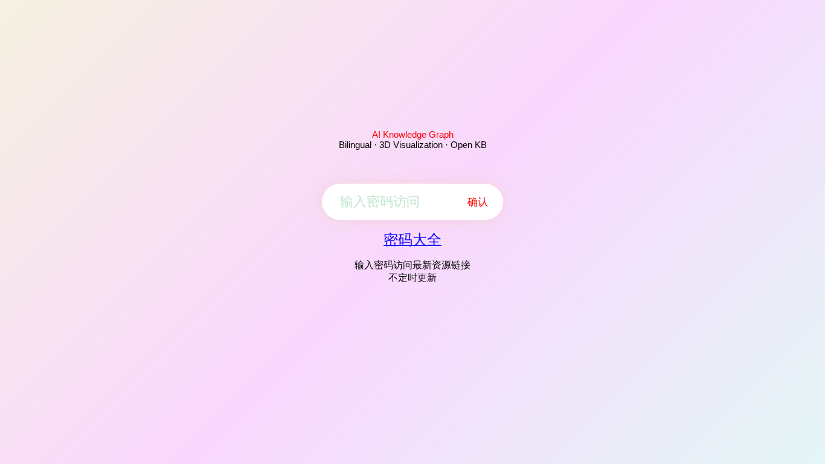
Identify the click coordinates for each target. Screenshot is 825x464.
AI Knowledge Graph (413, 134)
